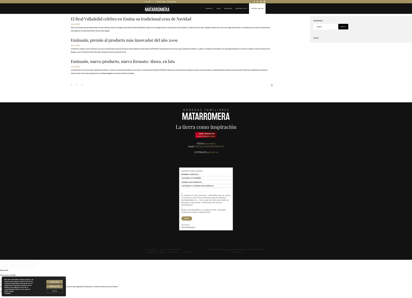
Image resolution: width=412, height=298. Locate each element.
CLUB (218, 8)
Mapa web (174, 252)
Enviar (187, 218)
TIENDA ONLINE (257, 8)
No (1, 283)
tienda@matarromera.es (209, 146)
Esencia (209, 8)
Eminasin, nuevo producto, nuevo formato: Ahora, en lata (123, 61)
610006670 (210, 143)
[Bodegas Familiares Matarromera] (157, 8)
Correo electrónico (192, 182)
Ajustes (54, 291)
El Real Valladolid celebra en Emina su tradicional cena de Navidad (131, 18)
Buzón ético (241, 8)
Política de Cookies (156, 252)
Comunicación (171, 1)
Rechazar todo (55, 286)
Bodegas (228, 8)
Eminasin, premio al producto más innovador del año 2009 (124, 40)
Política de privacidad (170, 249)
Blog (163, 1)
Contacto (187, 252)
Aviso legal (150, 249)
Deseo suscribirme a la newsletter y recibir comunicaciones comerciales (203, 211)
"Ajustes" (7, 293)
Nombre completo (190, 174)
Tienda (158, 1)
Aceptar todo (54, 282)
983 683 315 (213, 152)
